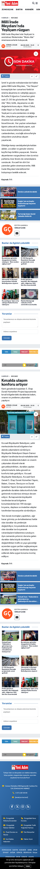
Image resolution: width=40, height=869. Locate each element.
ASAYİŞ (31, 857)
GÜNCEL (19, 852)
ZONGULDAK (7, 10)
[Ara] (33, 3)
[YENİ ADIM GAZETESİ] (9, 3)
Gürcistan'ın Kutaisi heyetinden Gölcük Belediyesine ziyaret (10, 281)
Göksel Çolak (19, 228)
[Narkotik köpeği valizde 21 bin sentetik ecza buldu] (29, 294)
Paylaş (6, 76)
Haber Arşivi (28, 839)
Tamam (27, 866)
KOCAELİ (14, 18)
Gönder (6, 338)
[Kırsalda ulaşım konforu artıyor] (20, 422)
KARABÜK (29, 10)
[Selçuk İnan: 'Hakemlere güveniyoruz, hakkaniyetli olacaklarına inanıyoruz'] (10, 636)
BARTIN (19, 10)
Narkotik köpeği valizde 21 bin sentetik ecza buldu (29, 303)
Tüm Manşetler (29, 832)
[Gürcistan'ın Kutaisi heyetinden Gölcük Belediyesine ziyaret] (10, 273)
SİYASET (6, 852)
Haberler (4, 18)
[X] (17, 806)
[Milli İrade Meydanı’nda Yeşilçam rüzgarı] (20, 61)
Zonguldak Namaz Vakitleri (8, 826)
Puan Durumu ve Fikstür (10, 833)
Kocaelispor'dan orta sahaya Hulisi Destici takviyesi (10, 303)
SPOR (35, 850)
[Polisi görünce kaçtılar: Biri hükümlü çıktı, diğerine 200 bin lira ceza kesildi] (29, 273)
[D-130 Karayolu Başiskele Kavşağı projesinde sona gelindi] (29, 252)
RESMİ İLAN (27, 852)
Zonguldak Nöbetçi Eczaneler (10, 819)
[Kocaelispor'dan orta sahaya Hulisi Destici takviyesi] (10, 294)
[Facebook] (12, 806)
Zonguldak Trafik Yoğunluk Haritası (28, 826)
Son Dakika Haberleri (8, 840)
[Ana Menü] (37, 3)
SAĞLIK (12, 852)
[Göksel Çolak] (7, 230)
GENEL (29, 850)
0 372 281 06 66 (21, 793)
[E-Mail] (16, 233)
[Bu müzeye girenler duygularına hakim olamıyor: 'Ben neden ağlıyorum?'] (10, 252)
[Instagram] (22, 806)
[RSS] (28, 806)
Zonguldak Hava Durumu (28, 819)
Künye (35, 852)
